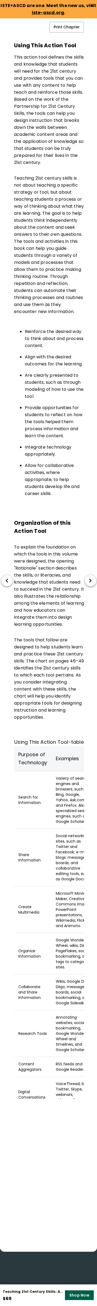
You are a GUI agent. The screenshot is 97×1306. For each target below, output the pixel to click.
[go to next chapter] (90, 581)
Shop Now (79, 1295)
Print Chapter (67, 27)
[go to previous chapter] (7, 581)
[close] (91, 5)
